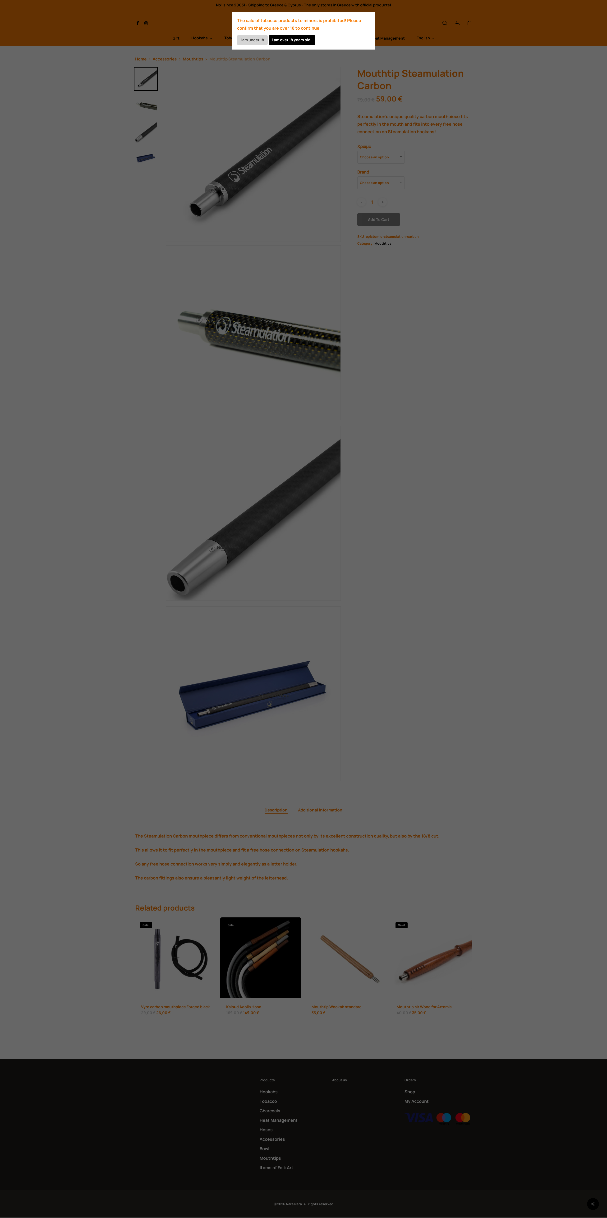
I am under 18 (252, 39)
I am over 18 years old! (292, 39)
